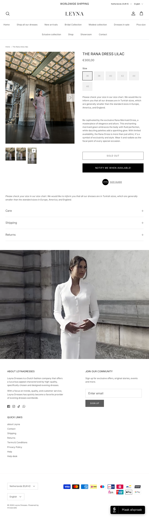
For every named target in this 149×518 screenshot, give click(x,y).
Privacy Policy (14, 447)
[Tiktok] (18, 406)
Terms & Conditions (17, 442)
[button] (113, 182)
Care (8, 210)
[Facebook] (8, 406)
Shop (70, 34)
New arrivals (51, 24)
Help (9, 451)
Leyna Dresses (20, 505)
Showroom (86, 34)
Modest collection (98, 24)
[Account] (133, 13)
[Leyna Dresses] (74, 13)
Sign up (94, 403)
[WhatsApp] (24, 406)
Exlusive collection (51, 34)
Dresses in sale (121, 24)
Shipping (11, 222)
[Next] (70, 98)
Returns (10, 234)
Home (6, 24)
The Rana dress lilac (20, 47)
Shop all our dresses (27, 24)
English (137, 4)
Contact (103, 34)
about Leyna (13, 424)
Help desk (12, 456)
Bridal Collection (73, 24)
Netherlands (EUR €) (120, 4)
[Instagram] (13, 406)
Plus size (141, 24)
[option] (39, 98)
